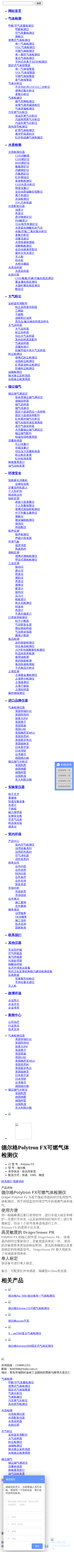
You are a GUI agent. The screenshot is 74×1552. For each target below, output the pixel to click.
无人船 (19, 256)
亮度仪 (19, 581)
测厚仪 (19, 584)
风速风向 (20, 548)
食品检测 (13, 639)
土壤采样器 (22, 689)
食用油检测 (22, 657)
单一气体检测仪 (24, 43)
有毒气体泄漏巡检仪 (27, 105)
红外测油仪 (22, 177)
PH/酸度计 (21, 220)
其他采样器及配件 (26, 339)
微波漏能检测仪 (24, 520)
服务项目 (13, 909)
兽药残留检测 (23, 660)
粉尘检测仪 (15, 354)
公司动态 (13, 1022)
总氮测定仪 (22, 173)
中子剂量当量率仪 (26, 512)
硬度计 (19, 588)
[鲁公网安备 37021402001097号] (62, 1539)
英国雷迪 (20, 725)
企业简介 (13, 1000)
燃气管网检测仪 (24, 101)
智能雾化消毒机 (18, 480)
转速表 (19, 606)
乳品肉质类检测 (24, 653)
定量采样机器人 (18, 487)
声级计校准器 (23, 538)
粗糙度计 (20, 599)
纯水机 (19, 260)
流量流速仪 (22, 238)
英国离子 (20, 721)
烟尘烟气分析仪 (18, 761)
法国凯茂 (20, 776)
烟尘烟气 (14, 386)
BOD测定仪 (22, 162)
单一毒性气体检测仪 (27, 54)
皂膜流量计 (22, 447)
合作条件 (20, 877)
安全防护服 (15, 949)
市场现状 (20, 895)
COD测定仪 (22, 159)
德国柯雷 (20, 772)
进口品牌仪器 (18, 700)
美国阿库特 (22, 714)
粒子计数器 (22, 620)
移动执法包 (15, 494)
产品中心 (13, 841)
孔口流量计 (22, 444)
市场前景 (20, 891)
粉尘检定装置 (23, 454)
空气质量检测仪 (24, 32)
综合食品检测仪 (24, 646)
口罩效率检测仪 (18, 617)
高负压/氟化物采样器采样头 (32, 321)
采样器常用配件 (18, 303)
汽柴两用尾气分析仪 (27, 119)
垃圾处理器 (15, 960)
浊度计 (19, 209)
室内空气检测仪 (24, 844)
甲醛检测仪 (22, 29)
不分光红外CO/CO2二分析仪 (32, 87)
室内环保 (14, 834)
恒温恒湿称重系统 (26, 436)
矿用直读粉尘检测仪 (27, 364)
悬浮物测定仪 (23, 216)
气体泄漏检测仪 (24, 108)
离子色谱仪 (22, 195)
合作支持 (20, 880)
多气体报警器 (23, 79)
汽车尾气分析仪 (18, 112)
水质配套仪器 (16, 206)
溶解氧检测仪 (23, 245)
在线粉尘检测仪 (24, 361)
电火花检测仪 (23, 602)
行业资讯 (13, 1025)
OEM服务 (21, 916)
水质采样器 (15, 267)
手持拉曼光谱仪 (24, 982)
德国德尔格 (22, 758)
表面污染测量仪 (24, 502)
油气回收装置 (16, 465)
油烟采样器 (22, 400)
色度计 (19, 610)
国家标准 (20, 927)
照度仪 (19, 574)
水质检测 (14, 145)
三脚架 (19, 310)
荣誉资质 (20, 884)
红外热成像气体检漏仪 (29, 137)
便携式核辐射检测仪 (27, 509)
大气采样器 (15, 325)
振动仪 (19, 566)
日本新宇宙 (22, 747)
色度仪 (19, 213)
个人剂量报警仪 (24, 505)
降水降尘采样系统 (19, 375)
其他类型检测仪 (18, 126)
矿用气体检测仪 (24, 130)
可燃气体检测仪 (24, 50)
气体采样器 (22, 343)
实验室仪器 (16, 787)
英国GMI (20, 729)
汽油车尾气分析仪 (26, 123)
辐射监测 (13, 498)
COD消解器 (22, 155)
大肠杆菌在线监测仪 (27, 285)
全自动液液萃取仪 (26, 249)
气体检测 (14, 18)
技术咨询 (20, 924)
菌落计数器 (22, 635)
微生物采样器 (23, 628)
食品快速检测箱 (24, 664)
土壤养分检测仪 (24, 678)
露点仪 (19, 570)
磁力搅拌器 (15, 812)
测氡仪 (19, 36)
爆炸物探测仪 (16, 693)
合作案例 (20, 906)
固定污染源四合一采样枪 (30, 411)
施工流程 (20, 920)
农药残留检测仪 (24, 642)
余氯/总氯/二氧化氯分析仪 (31, 231)
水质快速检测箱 (24, 242)
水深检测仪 (22, 198)
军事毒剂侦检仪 (24, 978)
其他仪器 (14, 943)
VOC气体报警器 (25, 72)
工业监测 (13, 563)
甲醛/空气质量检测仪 (21, 25)
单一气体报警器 (24, 68)
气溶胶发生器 (23, 624)
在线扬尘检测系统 (19, 379)
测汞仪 (12, 826)
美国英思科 (22, 736)
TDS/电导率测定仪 (26, 224)
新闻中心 (14, 1015)
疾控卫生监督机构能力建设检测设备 (30, 971)
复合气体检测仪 (24, 58)
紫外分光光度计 (24, 253)
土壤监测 (13, 671)
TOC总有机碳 (23, 202)
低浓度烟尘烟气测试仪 (29, 397)
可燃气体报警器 (24, 76)
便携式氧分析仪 (24, 90)
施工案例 (20, 902)
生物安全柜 (22, 483)
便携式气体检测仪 (19, 40)
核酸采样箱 (15, 964)
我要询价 (18, 1181)
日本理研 (20, 750)
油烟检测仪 (15, 372)
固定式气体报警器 (19, 65)
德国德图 (20, 768)
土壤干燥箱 (22, 685)
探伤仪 (19, 592)
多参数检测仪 (23, 180)
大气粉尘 (14, 296)
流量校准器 (15, 440)
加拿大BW (21, 718)
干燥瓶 (19, 314)
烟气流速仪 (22, 408)
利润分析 (20, 873)
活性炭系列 (22, 859)
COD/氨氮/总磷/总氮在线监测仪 (34, 278)
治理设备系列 (23, 848)
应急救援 (13, 975)
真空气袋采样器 (24, 426)
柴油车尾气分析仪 (26, 115)
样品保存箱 (15, 823)
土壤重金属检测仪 (26, 675)
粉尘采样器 (22, 332)
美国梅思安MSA (25, 732)
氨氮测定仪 (22, 166)
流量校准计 (22, 346)
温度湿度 (20, 545)
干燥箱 (12, 808)
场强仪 (19, 523)
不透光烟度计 (23, 613)
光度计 (12, 805)
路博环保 (14, 993)
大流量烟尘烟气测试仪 (29, 429)
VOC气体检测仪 (25, 47)
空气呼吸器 (15, 953)
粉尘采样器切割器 (26, 307)
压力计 (19, 595)
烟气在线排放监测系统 (29, 422)
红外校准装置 (23, 458)
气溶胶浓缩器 (23, 631)
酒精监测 (13, 552)
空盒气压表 (15, 819)
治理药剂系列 (23, 851)
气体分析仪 (15, 83)
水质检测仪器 (16, 152)
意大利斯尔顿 (23, 779)
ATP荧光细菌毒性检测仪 (30, 649)
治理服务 (20, 913)
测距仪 (19, 577)
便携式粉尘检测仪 (26, 357)
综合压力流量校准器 (27, 451)
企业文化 (13, 1004)
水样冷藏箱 (22, 263)
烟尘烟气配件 (23, 433)
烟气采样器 (22, 404)
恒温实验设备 (16, 801)
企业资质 (13, 1007)
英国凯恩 (20, 765)
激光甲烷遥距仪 (24, 133)
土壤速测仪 (22, 682)
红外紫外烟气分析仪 (27, 418)
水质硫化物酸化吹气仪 (29, 227)
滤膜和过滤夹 (23, 317)
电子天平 (13, 794)
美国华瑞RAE (23, 711)
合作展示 (13, 898)
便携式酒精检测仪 (26, 556)
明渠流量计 (22, 188)
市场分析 (13, 887)
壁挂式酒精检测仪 (26, 559)
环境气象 (13, 541)
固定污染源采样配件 (27, 415)
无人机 (12, 985)
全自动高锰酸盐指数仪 (29, 191)
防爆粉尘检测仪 (24, 368)
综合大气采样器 (24, 335)
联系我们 (14, 935)
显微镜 (12, 797)
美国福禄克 (22, 743)
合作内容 (20, 866)
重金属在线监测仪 (26, 281)
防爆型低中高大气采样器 (30, 350)
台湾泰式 (20, 754)
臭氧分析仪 (22, 94)
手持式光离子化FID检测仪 (31, 61)
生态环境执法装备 (19, 967)
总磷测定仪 (22, 170)
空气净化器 (22, 855)
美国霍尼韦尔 (23, 739)
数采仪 (19, 289)
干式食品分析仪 (24, 667)
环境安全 (14, 473)
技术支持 (13, 1029)
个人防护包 (15, 491)
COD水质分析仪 (25, 184)
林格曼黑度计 (16, 462)
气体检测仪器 (16, 707)
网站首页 (14, 11)
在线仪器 (13, 274)
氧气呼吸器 (15, 957)
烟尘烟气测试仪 (18, 393)
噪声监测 (13, 530)
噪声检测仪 (22, 534)
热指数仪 (20, 527)
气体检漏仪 (15, 97)
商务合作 (13, 862)
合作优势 (20, 869)
